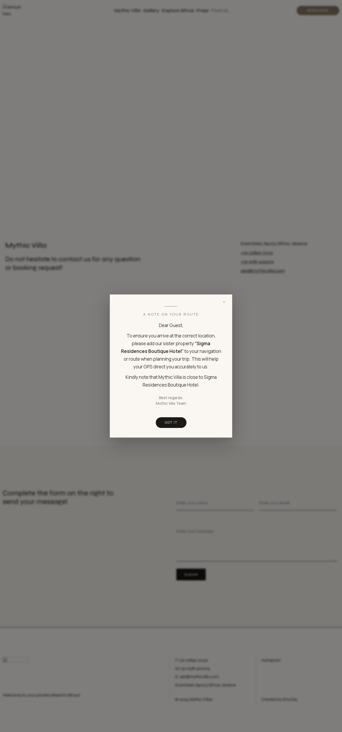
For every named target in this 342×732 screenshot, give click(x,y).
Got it (171, 422)
